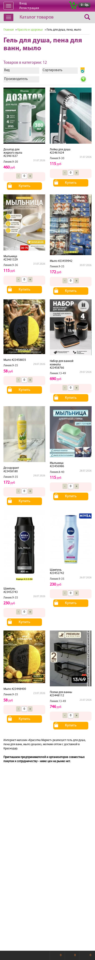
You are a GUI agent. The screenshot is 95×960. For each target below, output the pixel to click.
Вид (7, 70)
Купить (24, 186)
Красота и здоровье (30, 29)
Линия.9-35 (57, 266)
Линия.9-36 (10, 265)
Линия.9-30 (10, 161)
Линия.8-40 (57, 472)
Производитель (16, 79)
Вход (23, 3)
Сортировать (52, 70)
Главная (8, 29)
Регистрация (29, 8)
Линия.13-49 (58, 373)
